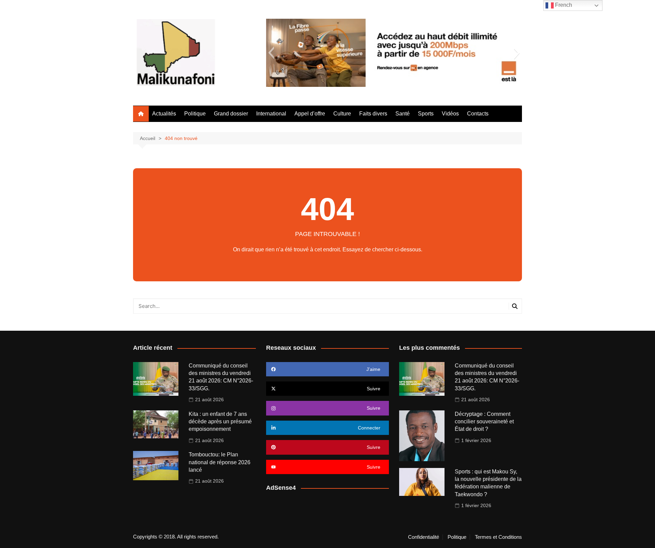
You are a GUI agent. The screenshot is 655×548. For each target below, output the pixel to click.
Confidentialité (423, 537)
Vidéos (450, 113)
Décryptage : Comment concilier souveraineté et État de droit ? (484, 421)
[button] (271, 53)
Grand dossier (231, 113)
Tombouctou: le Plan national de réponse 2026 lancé (219, 462)
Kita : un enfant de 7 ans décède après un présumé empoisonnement (220, 421)
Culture (342, 113)
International (271, 113)
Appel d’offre (309, 113)
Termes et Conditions (498, 537)
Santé (402, 113)
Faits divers (373, 113)
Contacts (478, 113)
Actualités (164, 113)
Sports (426, 113)
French (563, 5)
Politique (195, 113)
